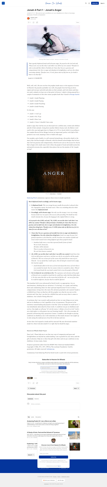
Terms (58, 476)
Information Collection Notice (53, 461)
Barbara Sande (33, 17)
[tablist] (33, 398)
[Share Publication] (89, 3)
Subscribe (95, 3)
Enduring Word (32, 198)
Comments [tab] (30, 398)
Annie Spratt (53, 194)
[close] (67, 439)
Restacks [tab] (37, 398)
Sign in (102, 3)
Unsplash (59, 194)
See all (30, 455)
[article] (53, 425)
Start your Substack (50, 480)
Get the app (61, 480)
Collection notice (65, 476)
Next (75, 388)
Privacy (55, 476)
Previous (32, 388)
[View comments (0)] (33, 22)
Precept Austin (74, 94)
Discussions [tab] (38, 417)
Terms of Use (60, 460)
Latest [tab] (32, 417)
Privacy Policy (64, 461)
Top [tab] (29, 417)
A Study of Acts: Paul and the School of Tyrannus (43, 432)
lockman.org (50, 349)
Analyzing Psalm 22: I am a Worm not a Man (41, 421)
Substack (46, 484)
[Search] (85, 3)
